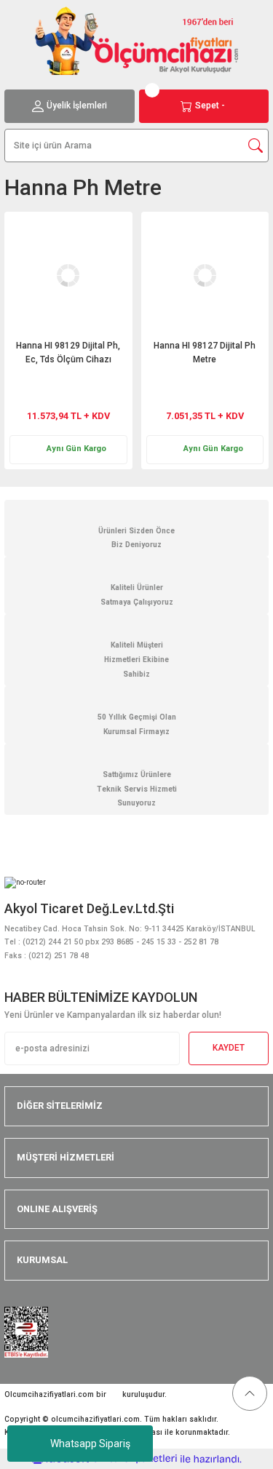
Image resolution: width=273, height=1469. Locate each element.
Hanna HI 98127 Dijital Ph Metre (205, 353)
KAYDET (229, 1048)
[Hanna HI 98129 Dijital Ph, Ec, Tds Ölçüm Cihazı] (68, 276)
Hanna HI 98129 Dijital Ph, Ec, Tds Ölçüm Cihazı (68, 353)
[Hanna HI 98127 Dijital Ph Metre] (205, 276)
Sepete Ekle (90, 383)
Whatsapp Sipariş (90, 1443)
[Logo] (137, 40)
